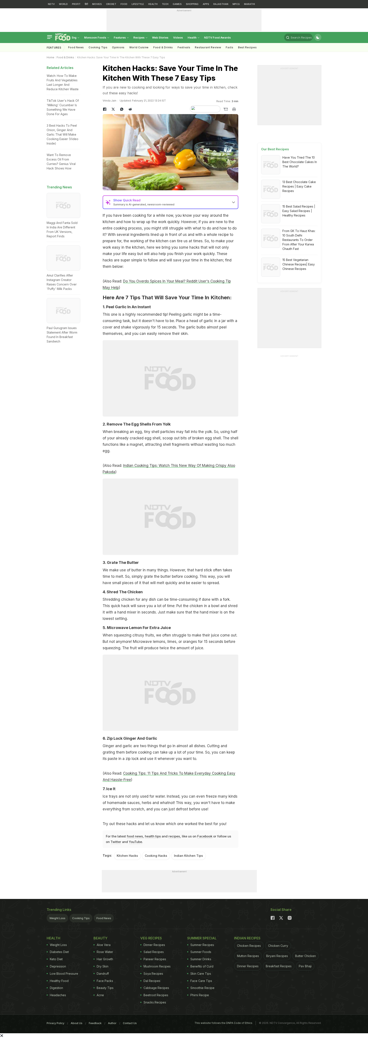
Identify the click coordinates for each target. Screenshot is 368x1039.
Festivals (184, 47)
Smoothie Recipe (202, 988)
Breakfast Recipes (279, 966)
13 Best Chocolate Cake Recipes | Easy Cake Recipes (299, 186)
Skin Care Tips (200, 973)
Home (50, 57)
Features (120, 37)
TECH (165, 4)
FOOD (124, 4)
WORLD (63, 4)
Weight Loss (57, 918)
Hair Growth (105, 959)
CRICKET (111, 4)
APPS (206, 4)
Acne (100, 995)
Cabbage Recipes (156, 988)
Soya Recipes (153, 973)
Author (112, 1023)
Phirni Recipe (199, 995)
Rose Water (105, 952)
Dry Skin (102, 966)
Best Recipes (247, 47)
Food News (76, 47)
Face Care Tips (201, 981)
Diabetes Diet (59, 952)
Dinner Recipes (154, 945)
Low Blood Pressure (64, 973)
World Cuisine (139, 47)
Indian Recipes (247, 938)
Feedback (95, 1023)
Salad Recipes (154, 952)
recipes (174, 836)
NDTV (51, 4)
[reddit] (130, 109)
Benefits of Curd (201, 966)
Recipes (139, 37)
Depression (58, 966)
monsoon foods (95, 37)
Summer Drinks (200, 959)
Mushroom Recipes (157, 966)
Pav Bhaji (305, 966)
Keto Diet (56, 959)
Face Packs (105, 981)
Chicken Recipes (249, 945)
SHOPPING (192, 4)
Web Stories (160, 37)
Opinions (118, 47)
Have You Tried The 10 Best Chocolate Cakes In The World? (299, 162)
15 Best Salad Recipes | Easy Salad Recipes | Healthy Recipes (298, 211)
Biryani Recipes (277, 956)
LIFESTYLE (138, 4)
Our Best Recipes (275, 149)
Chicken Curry (278, 945)
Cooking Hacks (156, 855)
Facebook (204, 836)
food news (135, 836)
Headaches (58, 995)
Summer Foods (200, 952)
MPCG (236, 4)
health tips (153, 836)
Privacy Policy (55, 1023)
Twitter (116, 842)
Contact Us (130, 1023)
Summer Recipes (202, 945)
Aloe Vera (104, 945)
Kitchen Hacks (127, 855)
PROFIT (76, 4)
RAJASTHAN (220, 4)
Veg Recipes (151, 938)
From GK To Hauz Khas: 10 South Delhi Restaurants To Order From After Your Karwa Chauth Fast (298, 240)
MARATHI (249, 4)
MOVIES (97, 4)
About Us (76, 1023)
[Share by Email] (225, 109)
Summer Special (202, 938)
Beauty (100, 938)
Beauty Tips (105, 988)
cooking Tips (98, 47)
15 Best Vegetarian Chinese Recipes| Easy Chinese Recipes (298, 264)
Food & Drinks (163, 47)
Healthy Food (59, 981)
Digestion (56, 988)
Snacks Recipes (155, 1002)
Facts (229, 47)
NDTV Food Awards (217, 37)
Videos (178, 37)
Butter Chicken (305, 956)
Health (192, 37)
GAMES (177, 4)
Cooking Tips (81, 918)
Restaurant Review (208, 47)
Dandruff (103, 973)
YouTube (135, 842)
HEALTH (153, 4)
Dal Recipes (152, 981)
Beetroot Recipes (156, 995)
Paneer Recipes (155, 959)
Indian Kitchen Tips (188, 855)
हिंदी (86, 4)
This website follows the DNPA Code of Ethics (223, 1023)
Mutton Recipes (248, 956)
